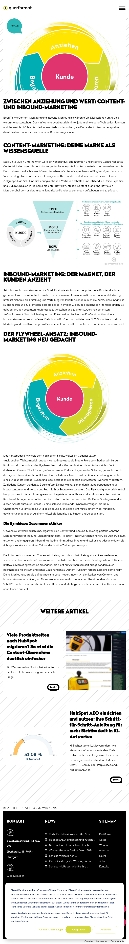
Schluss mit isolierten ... (63, 856)
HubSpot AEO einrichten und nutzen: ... (72, 840)
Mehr (53, 687)
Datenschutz (117, 941)
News (102, 856)
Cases (102, 840)
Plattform (105, 834)
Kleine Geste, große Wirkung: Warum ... (72, 861)
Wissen (103, 845)
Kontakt (104, 866)
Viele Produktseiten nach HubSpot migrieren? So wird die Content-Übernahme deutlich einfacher (30, 647)
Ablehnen (105, 929)
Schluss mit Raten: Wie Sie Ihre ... (68, 866)
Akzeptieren (78, 929)
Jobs (102, 861)
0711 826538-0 (15, 876)
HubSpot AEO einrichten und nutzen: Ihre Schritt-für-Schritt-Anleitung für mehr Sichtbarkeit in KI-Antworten (96, 725)
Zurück (14, 25)
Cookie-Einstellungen (51, 929)
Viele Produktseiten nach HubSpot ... (71, 834)
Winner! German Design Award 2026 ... (72, 850)
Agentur (104, 850)
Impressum (102, 941)
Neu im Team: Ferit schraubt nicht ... (70, 845)
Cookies (88, 941)
